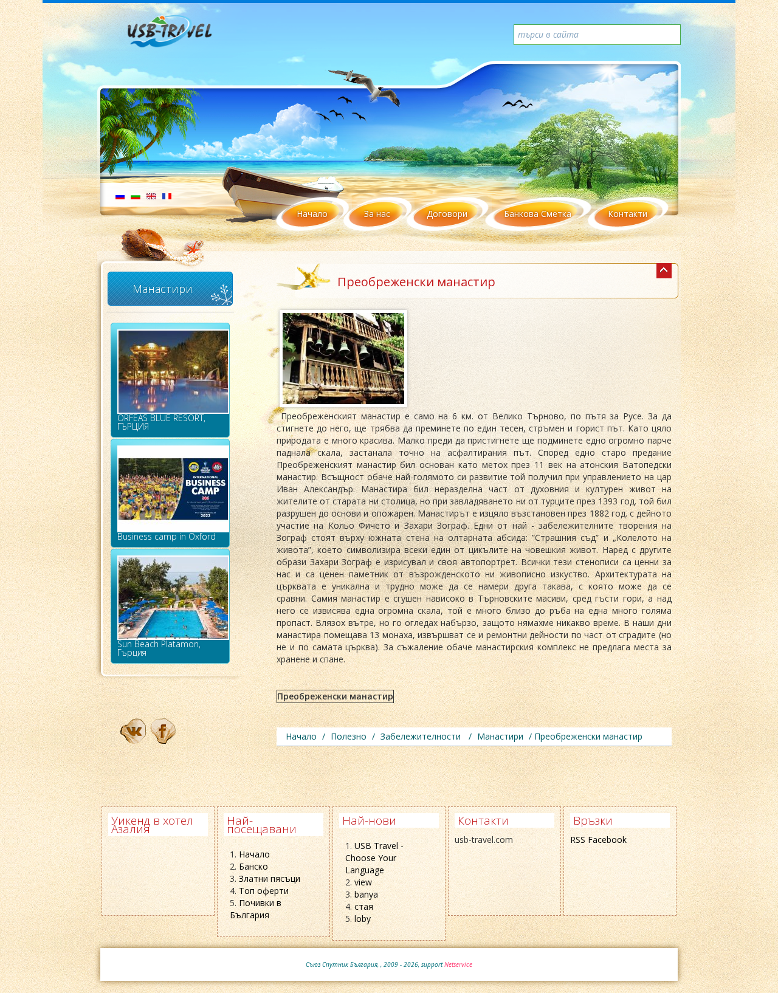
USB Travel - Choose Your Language (374, 858)
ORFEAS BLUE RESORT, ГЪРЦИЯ (161, 422)
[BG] (135, 195)
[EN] (151, 195)
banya (366, 894)
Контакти (627, 213)
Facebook (607, 839)
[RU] (120, 195)
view (363, 882)
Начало (312, 213)
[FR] (166, 195)
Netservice (458, 964)
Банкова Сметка (537, 213)
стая (363, 906)
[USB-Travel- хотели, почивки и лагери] (183, 36)
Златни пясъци (269, 878)
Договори (447, 213)
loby (362, 918)
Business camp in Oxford (166, 536)
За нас (377, 213)
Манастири (163, 288)
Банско (253, 866)
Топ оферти (264, 890)
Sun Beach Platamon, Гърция (159, 648)
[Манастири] (664, 270)
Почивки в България (255, 909)
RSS (577, 839)
